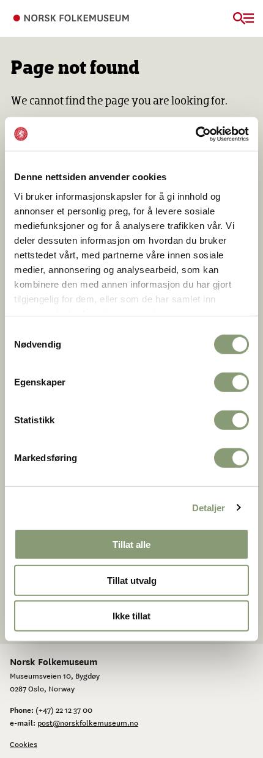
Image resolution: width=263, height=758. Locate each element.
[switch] (231, 382)
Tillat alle (131, 544)
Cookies (23, 743)
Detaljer (209, 507)
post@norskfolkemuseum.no (87, 722)
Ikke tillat (131, 616)
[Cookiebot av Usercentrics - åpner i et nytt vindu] (195, 134)
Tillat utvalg (132, 580)
